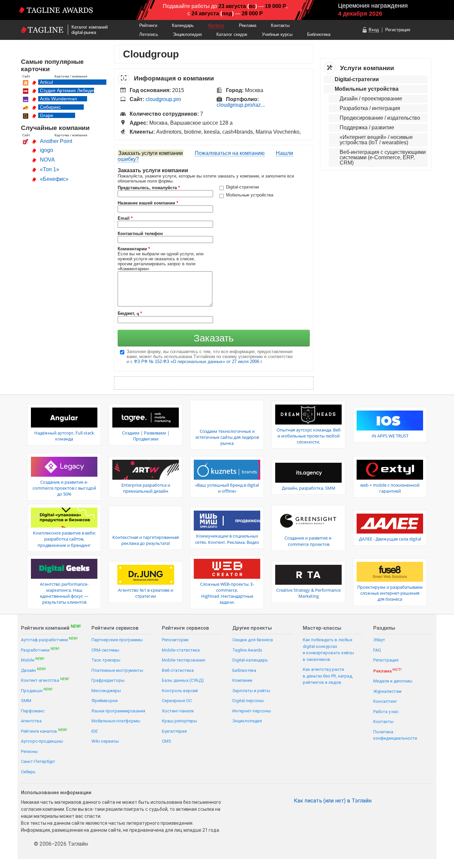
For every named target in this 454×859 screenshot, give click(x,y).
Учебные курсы (277, 34)
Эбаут (379, 639)
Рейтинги (148, 25)
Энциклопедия (187, 34)
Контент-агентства (45, 680)
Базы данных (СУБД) (183, 680)
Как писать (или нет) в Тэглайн (333, 800)
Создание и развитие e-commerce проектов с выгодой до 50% (64, 488)
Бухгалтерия (174, 731)
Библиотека (318, 34)
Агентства (31, 720)
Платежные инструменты (117, 670)
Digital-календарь (250, 660)
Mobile (32, 660)
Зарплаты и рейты (251, 690)
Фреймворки (104, 700)
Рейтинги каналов (44, 731)
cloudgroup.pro (163, 99)
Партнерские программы (117, 639)
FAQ (377, 650)
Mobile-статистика (181, 650)
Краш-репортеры (179, 720)
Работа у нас (385, 711)
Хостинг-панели (178, 710)
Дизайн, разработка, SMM (308, 488)
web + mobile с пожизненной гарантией (389, 488)
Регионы (29, 751)
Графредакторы (108, 680)
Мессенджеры (106, 690)
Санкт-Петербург (38, 761)
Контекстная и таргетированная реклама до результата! (145, 540)
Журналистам (387, 691)
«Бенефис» (54, 179)
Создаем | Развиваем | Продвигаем (146, 436)
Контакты (280, 25)
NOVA (47, 160)
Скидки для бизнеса (252, 639)
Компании (242, 680)
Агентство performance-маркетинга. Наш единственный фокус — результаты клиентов (64, 593)
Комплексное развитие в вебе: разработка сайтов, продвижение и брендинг (64, 539)
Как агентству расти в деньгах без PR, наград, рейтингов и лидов (328, 676)
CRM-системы (105, 650)
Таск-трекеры (105, 660)
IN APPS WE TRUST (390, 436)
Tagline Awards (247, 650)
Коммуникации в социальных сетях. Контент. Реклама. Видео (227, 539)
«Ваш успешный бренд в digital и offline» (227, 488)
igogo (46, 150)
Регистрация (397, 29)
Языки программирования (118, 710)
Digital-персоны (248, 700)
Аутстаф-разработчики (49, 639)
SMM (26, 700)
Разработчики (40, 650)
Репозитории (175, 639)
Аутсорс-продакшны (42, 741)
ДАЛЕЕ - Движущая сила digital (390, 539)
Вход (374, 29)
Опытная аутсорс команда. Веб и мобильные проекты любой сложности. (309, 436)
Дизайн (33, 670)
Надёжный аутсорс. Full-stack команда (64, 436)
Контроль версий (180, 690)
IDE (94, 731)
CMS (166, 741)
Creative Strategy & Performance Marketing (308, 593)
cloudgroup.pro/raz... (241, 105)
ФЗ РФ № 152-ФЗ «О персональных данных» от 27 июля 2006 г (198, 361)
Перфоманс (33, 710)
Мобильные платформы (115, 720)
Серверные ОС (177, 700)
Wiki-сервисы (105, 741)
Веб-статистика (178, 670)
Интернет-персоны (251, 710)
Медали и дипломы (392, 680)
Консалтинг (385, 701)
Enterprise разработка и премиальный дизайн (145, 488)
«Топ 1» (49, 169)
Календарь (183, 25)
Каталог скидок (231, 34)
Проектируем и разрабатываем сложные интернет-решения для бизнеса (390, 593)
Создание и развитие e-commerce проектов (308, 541)
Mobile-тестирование (183, 660)
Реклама (247, 25)
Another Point (56, 141)
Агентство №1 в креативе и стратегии (145, 593)
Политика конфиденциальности (395, 735)
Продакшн (37, 690)
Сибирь (28, 771)
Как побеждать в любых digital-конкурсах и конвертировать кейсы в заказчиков (328, 649)
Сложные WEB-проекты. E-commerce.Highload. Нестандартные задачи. (227, 593)
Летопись (148, 34)
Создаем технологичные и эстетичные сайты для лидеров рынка (227, 437)
